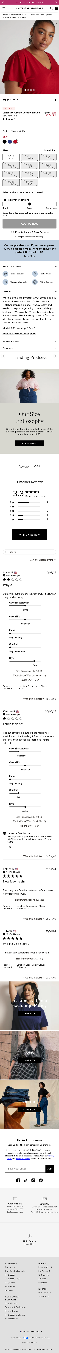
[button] (55, 100)
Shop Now (29, 1013)
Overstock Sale (19, 14)
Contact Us (10, 348)
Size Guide (50, 150)
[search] (52, 8)
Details (7, 291)
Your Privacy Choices (39, 1338)
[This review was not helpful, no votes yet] (52, 698)
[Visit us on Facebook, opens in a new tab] (18, 1180)
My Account (44, 1270)
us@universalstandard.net (44, 1206)
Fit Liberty (10, 1274)
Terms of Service (23, 1159)
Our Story (10, 1267)
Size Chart (43, 1296)
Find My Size (44, 1292)
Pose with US (45, 1267)
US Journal (10, 1282)
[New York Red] (15, 142)
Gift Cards (43, 1274)
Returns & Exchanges (16, 1307)
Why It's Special (12, 266)
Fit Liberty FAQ (12, 1278)
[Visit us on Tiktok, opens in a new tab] (26, 1180)
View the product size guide (19, 333)
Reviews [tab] (24, 466)
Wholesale (10, 1286)
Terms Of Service (29, 1342)
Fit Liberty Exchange (15, 1314)
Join (49, 1168)
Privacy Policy (15, 1338)
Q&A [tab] (37, 466)
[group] (29, 2)
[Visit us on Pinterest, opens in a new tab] (41, 1180)
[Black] (5, 142)
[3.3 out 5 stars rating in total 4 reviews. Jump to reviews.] (10, 119)
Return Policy (11, 1310)
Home (5, 14)
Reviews (9, 1290)
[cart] (56, 8)
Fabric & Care (11, 341)
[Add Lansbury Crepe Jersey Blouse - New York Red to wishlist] (56, 23)
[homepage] (29, 8)
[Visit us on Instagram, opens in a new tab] (33, 1180)
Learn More (18, 256)
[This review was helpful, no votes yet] (47, 698)
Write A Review (29, 534)
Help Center (11, 1303)
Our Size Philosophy (15, 1270)
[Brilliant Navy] (10, 142)
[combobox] (43, 559)
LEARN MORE (29, 443)
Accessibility (11, 1318)
